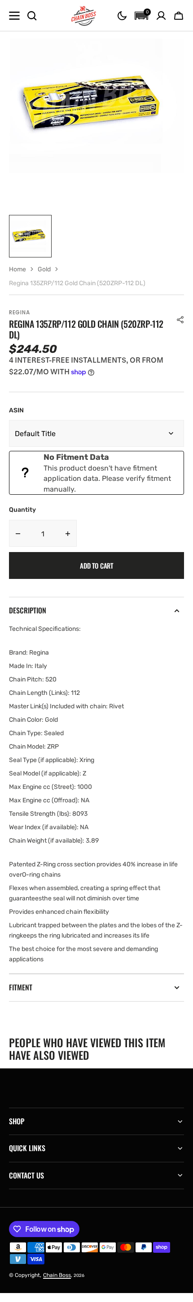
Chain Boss (57, 1275)
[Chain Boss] (84, 16)
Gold (44, 269)
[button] (122, 15)
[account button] (161, 15)
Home (17, 269)
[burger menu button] (14, 15)
